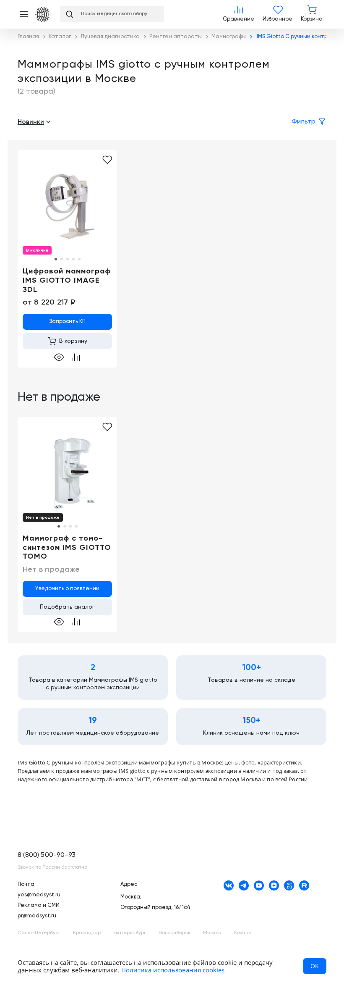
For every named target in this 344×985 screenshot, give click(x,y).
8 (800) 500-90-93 (47, 855)
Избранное (277, 14)
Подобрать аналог (67, 607)
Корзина (312, 14)
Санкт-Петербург (39, 932)
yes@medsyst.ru (39, 895)
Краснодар (87, 932)
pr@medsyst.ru (37, 916)
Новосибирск (174, 932)
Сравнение (238, 14)
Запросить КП (68, 321)
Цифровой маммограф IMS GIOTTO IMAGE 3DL (67, 280)
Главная (43, 14)
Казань (242, 932)
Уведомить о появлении (67, 588)
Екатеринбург (129, 932)
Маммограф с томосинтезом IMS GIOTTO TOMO (67, 547)
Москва (212, 932)
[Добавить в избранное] (107, 160)
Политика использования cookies (172, 970)
